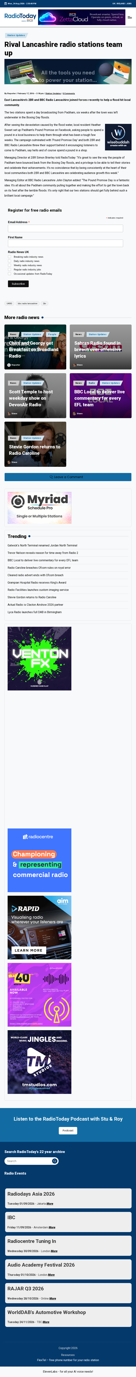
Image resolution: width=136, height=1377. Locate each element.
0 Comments (69, 93)
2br (44, 303)
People (52, 334)
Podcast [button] (68, 1130)
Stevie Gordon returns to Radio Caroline (34, 450)
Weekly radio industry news (28, 265)
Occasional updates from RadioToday (33, 273)
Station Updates (16, 35)
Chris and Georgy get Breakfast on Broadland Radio (33, 349)
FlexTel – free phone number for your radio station (68, 1360)
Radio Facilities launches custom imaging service (38, 590)
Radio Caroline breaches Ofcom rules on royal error (39, 567)
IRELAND (121, 3)
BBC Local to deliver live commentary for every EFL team (99, 398)
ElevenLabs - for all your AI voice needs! (68, 1371)
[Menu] (129, 17)
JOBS (129, 3)
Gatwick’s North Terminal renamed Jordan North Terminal (42, 545)
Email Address (19, 222)
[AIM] (39, 927)
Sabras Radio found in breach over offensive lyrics (97, 349)
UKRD (9, 303)
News (13, 334)
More (50, 1203)
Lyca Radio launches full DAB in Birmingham (35, 612)
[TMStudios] (39, 1061)
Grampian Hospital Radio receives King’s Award (37, 582)
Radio (92, 383)
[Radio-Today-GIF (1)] (39, 860)
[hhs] (39, 658)
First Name (15, 237)
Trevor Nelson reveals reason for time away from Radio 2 (43, 553)
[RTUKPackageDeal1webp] (67, 71)
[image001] (39, 994)
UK (113, 3)
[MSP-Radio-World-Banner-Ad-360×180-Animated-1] (39, 507)
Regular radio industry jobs (27, 269)
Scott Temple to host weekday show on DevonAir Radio (31, 398)
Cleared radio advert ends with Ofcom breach (35, 575)
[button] (54, 1161)
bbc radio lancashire (27, 303)
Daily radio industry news (26, 261)
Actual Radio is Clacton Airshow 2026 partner (35, 604)
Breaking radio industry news (28, 257)
